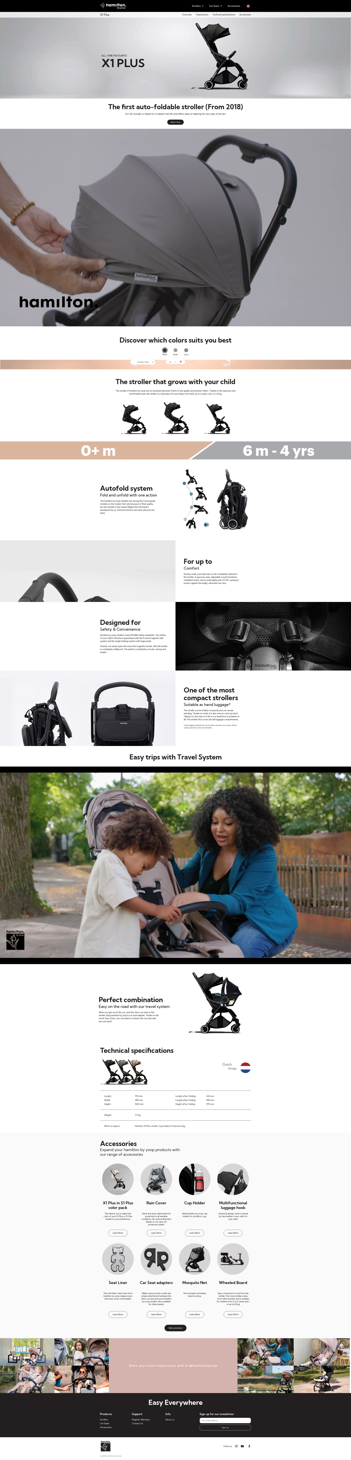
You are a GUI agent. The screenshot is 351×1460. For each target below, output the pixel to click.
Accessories (234, 6)
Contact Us (137, 1423)
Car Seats (214, 6)
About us (169, 1419)
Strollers (196, 6)
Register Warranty (141, 1419)
